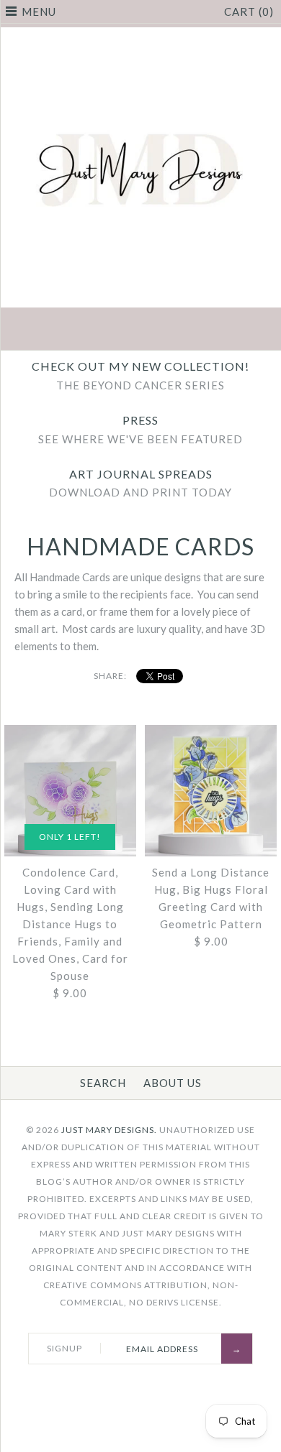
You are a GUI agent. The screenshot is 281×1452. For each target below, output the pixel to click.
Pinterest (140, 330)
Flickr (208, 330)
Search (103, 1082)
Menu (39, 11)
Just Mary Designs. (109, 1129)
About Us (172, 1082)
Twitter (106, 330)
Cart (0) (249, 11)
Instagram (174, 330)
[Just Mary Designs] (140, 35)
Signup (64, 1348)
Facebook (73, 330)
